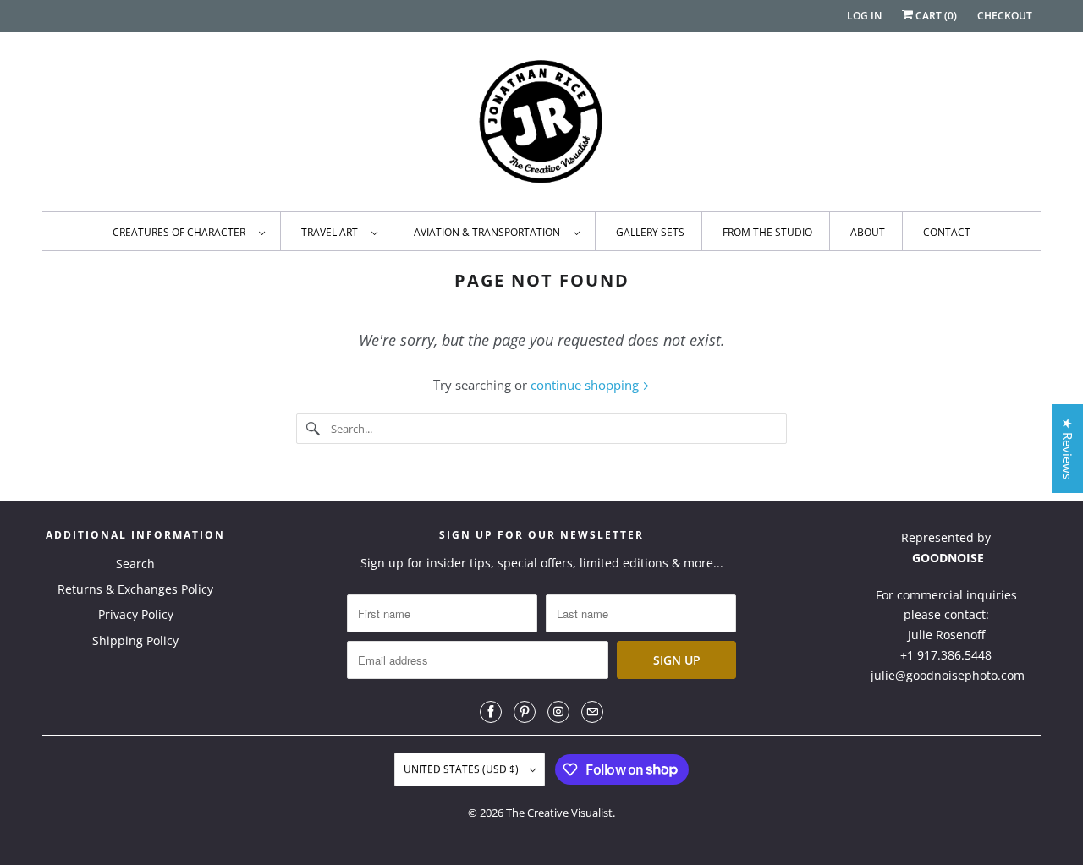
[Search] (313, 428)
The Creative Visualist (559, 812)
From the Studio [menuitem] (767, 232)
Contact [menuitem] (946, 232)
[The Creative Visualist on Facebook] (491, 712)
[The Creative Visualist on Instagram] (558, 712)
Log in (864, 15)
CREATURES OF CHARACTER (181, 232)
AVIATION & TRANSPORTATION (489, 232)
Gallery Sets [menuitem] (650, 232)
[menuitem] (188, 231)
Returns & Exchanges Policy (135, 589)
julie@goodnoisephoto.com (948, 675)
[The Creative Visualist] (541, 125)
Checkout (1004, 15)
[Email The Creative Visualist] (592, 712)
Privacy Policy (135, 614)
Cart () (935, 15)
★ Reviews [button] (1067, 448)
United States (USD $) (462, 769)
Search (135, 564)
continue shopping (586, 384)
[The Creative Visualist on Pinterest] (525, 712)
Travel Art (332, 232)
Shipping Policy (135, 640)
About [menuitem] (867, 232)
